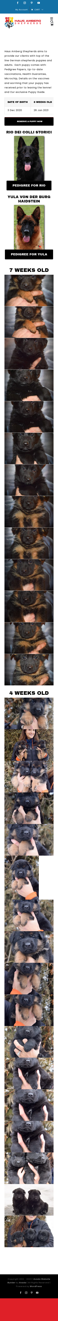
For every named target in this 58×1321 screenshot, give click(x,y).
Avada (22, 1282)
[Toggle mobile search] (52, 21)
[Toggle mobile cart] (52, 24)
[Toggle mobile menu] (52, 18)
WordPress (36, 1286)
